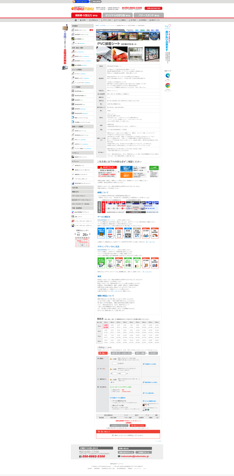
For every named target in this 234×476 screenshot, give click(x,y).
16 (76, 243)
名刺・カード (78, 216)
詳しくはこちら (150, 242)
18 (80, 243)
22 (88, 243)
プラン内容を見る (149, 393)
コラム (144, 468)
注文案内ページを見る (150, 364)
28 (80, 239)
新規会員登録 (101, 220)
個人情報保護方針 (121, 468)
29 (82, 239)
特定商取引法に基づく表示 (108, 468)
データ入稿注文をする (119, 401)
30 (84, 239)
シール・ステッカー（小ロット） (84, 225)
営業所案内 (97, 468)
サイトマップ (137, 468)
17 (78, 243)
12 (82, 242)
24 (78, 245)
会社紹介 (90, 468)
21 (86, 243)
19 (82, 243)
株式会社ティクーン (117, 463)
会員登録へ (129, 422)
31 (86, 239)
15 (88, 242)
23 (76, 245)
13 (84, 242)
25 (80, 245)
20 (84, 243)
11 (80, 242)
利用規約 (130, 468)
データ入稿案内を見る (150, 401)
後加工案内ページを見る (151, 382)
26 (76, 239)
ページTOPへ (158, 441)
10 (78, 242)
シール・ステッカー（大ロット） (84, 221)
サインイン (111, 220)
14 (86, 242)
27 (78, 239)
